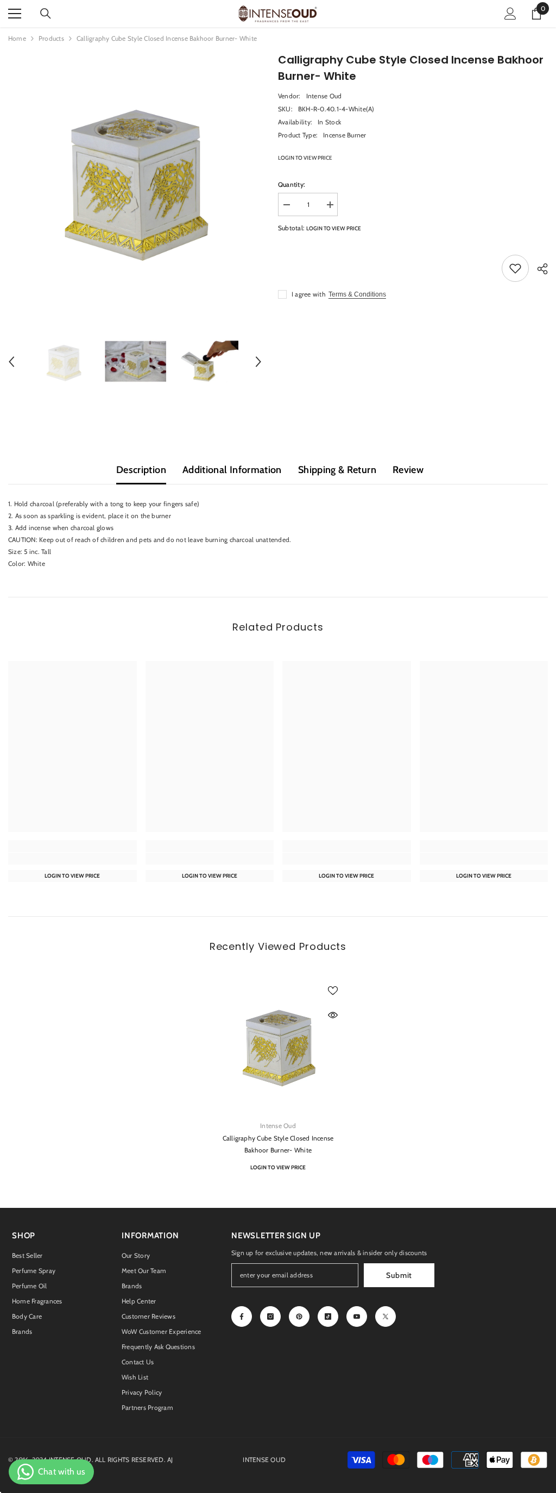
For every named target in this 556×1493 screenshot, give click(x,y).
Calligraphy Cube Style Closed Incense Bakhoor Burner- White (278, 1144)
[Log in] (510, 14)
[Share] (538, 269)
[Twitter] (385, 1316)
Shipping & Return (337, 470)
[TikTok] (328, 1316)
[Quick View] (333, 1015)
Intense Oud (324, 96)
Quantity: (291, 184)
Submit (399, 1275)
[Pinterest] (299, 1316)
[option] (135, 178)
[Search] (45, 13)
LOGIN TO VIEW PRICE (305, 157)
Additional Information (232, 470)
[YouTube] (356, 1316)
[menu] (14, 13)
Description (141, 470)
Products (51, 38)
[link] (72, 859)
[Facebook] (241, 1316)
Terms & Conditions (357, 294)
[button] (11, 362)
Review (408, 470)
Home (17, 38)
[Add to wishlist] (515, 268)
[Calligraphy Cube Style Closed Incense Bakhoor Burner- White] (278, 1044)
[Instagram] (270, 1316)
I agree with (309, 294)
